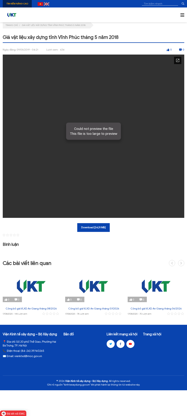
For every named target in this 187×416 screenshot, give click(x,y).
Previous (172, 263)
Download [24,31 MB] (93, 227)
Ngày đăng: (9, 49)
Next (181, 263)
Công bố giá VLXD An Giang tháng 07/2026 (93, 308)
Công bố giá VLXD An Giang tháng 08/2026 (31, 308)
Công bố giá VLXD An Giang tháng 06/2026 (156, 308)
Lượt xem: (52, 49)
